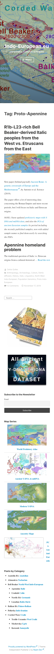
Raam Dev (37, 650)
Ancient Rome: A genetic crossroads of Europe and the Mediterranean (25, 185)
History (16, 276)
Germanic (26, 597)
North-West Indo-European (31, 584)
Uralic (23, 614)
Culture (34, 273)
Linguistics (29, 276)
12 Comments (13, 286)
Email (6, 399)
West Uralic (32, 619)
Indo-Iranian (22, 610)
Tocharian (22, 579)
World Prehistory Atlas (27, 449)
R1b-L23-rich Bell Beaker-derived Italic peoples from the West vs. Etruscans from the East (25, 137)
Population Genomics (27, 279)
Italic (22, 276)
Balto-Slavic (25, 601)
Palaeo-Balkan (24, 606)
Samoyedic (24, 627)
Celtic (22, 592)
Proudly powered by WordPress (22, 646)
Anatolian (23, 575)
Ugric (24, 623)
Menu (28, 59)
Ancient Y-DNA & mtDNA (27, 478)
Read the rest (44, 259)
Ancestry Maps (27, 533)
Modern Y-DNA (27, 506)
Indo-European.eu (27, 46)
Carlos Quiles (12, 269)
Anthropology (12, 273)
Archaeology (24, 273)
